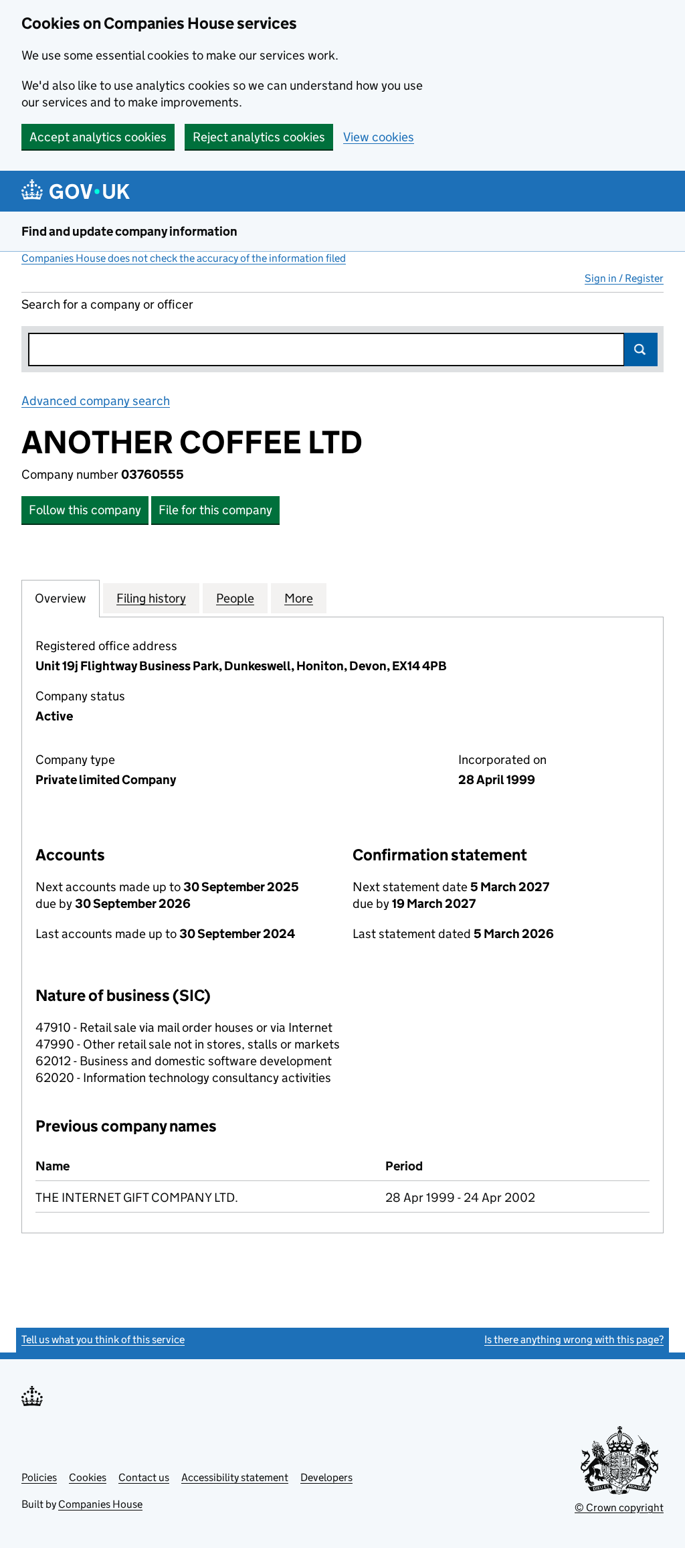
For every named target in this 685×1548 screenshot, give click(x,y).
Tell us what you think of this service (103, 1339)
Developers (326, 1477)
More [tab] (298, 598)
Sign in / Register (624, 278)
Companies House (100, 1504)
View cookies (378, 137)
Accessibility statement (234, 1477)
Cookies (87, 1477)
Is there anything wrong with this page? (574, 1339)
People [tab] (235, 598)
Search (641, 349)
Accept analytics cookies (98, 137)
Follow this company (85, 510)
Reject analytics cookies (259, 137)
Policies (39, 1477)
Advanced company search (95, 400)
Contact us (143, 1477)
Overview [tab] (60, 598)
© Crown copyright (619, 1507)
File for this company (215, 510)
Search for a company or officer (107, 304)
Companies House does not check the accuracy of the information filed (183, 258)
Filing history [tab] (151, 598)
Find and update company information (129, 231)
